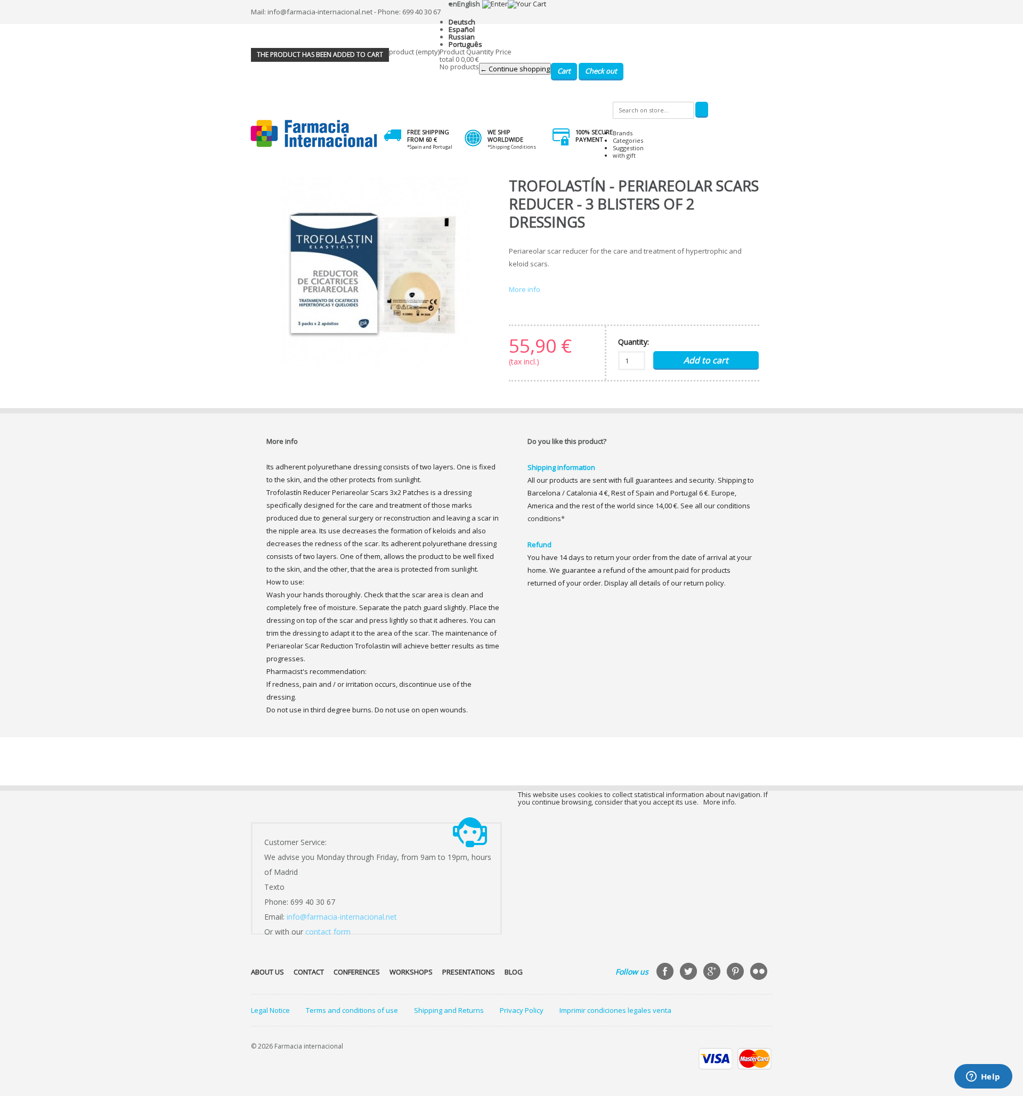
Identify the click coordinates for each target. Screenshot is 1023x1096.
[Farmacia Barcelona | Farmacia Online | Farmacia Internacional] (314, 134)
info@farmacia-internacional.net (342, 917)
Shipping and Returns (449, 1010)
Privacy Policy (521, 1010)
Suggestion (628, 148)
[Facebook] (666, 972)
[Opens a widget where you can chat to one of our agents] (983, 1077)
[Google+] (712, 972)
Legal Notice (270, 1010)
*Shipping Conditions (512, 146)
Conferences (357, 972)
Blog (514, 972)
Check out (601, 71)
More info (524, 289)
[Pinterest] (736, 972)
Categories (628, 140)
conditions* (546, 518)
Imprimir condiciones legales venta (615, 1010)
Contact (309, 972)
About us (267, 972)
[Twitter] (689, 972)
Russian (462, 37)
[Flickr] (759, 972)
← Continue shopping (515, 69)
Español (462, 29)
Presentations (468, 972)
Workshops (411, 972)
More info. (719, 802)
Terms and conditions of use (352, 1010)
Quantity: (633, 342)
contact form (328, 932)
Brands (622, 133)
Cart (564, 71)
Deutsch (462, 22)
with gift (624, 155)
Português (465, 44)
